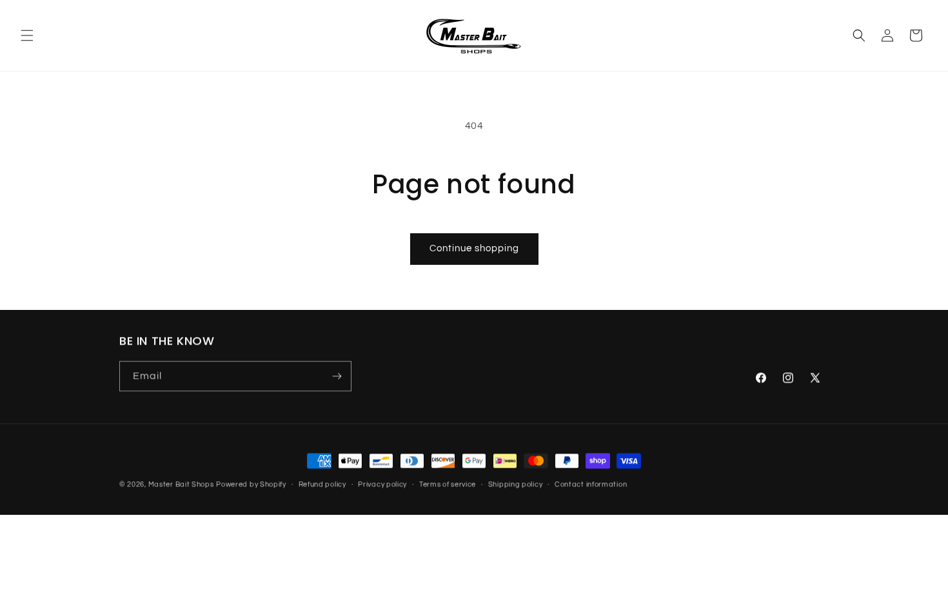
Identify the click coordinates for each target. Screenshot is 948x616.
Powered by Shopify (251, 484)
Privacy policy (382, 484)
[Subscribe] (336, 376)
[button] (27, 35)
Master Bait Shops (181, 484)
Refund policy (322, 484)
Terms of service (447, 484)
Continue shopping (474, 248)
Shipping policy (515, 484)
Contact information (591, 484)
